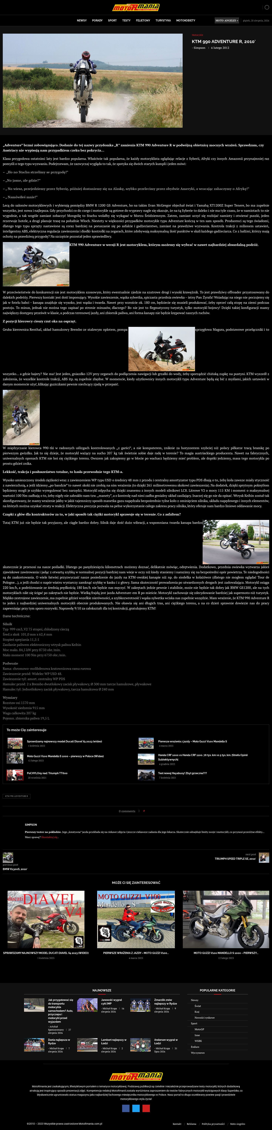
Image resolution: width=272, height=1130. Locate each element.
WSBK (198, 1041)
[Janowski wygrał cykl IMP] (87, 1005)
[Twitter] (136, 1108)
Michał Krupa (110, 1008)
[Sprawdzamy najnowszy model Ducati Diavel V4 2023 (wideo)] (15, 743)
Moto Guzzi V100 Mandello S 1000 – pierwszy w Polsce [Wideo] (65, 756)
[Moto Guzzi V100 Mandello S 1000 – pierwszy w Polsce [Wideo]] (15, 758)
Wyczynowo (198, 1052)
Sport (112, 20)
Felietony (143, 20)
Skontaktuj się (49, 837)
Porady (97, 20)
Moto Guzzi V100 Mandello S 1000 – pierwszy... (226, 953)
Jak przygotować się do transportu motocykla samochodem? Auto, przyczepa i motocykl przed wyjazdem (60, 1010)
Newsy (82, 20)
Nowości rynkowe (205, 1017)
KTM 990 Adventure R (16, 796)
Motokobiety (185, 20)
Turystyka (163, 20)
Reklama (191, 1124)
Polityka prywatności (213, 1124)
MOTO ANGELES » (227, 20)
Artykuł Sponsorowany (56, 1028)
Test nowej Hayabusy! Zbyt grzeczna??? (182, 773)
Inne (197, 1035)
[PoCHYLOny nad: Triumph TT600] (15, 775)
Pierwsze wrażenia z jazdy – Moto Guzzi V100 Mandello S (192, 741)
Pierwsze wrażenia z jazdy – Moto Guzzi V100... (136, 953)
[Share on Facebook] (149, 811)
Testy (126, 20)
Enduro (195, 1047)
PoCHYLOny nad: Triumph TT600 (47, 773)
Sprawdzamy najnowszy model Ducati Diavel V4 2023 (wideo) (64, 741)
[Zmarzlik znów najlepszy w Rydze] (140, 1005)
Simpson (199, 48)
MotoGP (199, 1029)
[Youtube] (146, 1108)
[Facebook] (126, 1108)
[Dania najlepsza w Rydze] (34, 1045)
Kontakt (177, 1124)
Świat (198, 1006)
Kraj (197, 1011)
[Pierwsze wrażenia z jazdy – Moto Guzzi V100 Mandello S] (146, 743)
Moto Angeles (237, 1124)
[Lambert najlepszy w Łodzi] (87, 1045)
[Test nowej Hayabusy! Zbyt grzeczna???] (146, 775)
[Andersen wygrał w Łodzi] (140, 1045)
